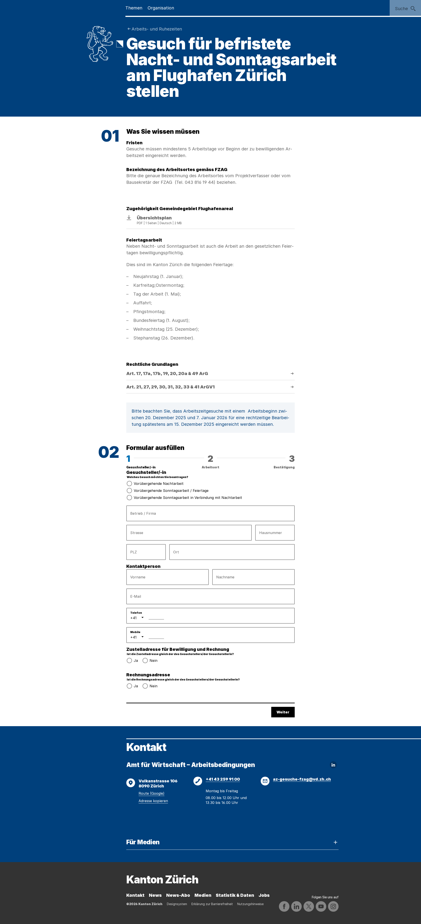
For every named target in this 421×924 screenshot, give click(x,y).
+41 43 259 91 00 (223, 779)
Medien (202, 895)
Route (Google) (151, 793)
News (155, 895)
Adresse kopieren (153, 801)
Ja (136, 660)
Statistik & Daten (235, 895)
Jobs (264, 895)
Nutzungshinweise (250, 904)
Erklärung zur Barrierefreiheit (212, 904)
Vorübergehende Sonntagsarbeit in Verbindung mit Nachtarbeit (188, 497)
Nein (153, 660)
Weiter (283, 712)
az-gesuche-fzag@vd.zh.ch (302, 779)
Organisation (161, 8)
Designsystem (177, 904)
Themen (133, 8)
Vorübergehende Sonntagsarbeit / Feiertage (171, 490)
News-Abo (178, 895)
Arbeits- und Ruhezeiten (157, 29)
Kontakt (135, 895)
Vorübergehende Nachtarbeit (159, 483)
